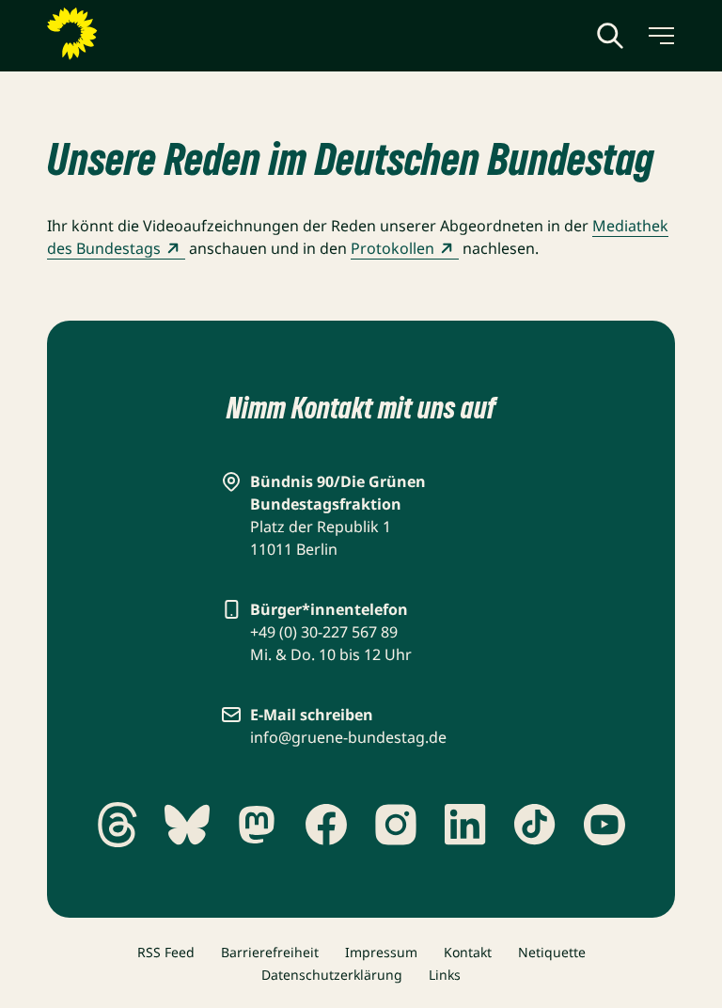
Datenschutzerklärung (331, 975)
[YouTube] (604, 824)
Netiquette (552, 952)
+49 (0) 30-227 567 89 (324, 632)
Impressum (381, 952)
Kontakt (468, 952)
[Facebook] (326, 824)
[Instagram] (395, 824)
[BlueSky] (187, 824)
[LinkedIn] (465, 824)
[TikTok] (534, 824)
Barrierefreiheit (270, 952)
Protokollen (392, 248)
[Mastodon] (256, 824)
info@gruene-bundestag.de (348, 737)
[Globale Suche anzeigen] (610, 35)
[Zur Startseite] (117, 34)
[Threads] (117, 824)
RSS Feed (166, 952)
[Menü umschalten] (660, 35)
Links (445, 975)
